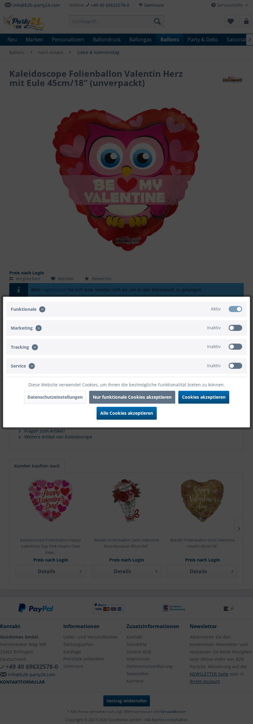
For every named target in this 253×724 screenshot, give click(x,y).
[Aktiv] (235, 309)
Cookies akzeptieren (204, 397)
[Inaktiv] (235, 328)
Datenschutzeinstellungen (55, 397)
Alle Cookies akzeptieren (126, 413)
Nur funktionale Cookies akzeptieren (132, 397)
